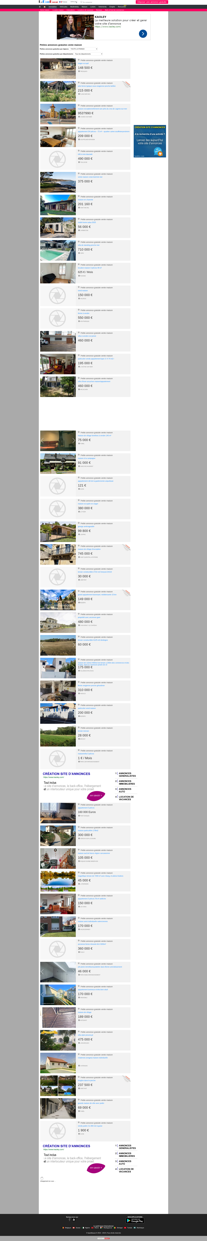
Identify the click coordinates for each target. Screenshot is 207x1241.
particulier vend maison (87, 708)
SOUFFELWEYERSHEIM (87, 139)
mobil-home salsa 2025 (87, 222)
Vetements (102, 7)
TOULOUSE (83, 162)
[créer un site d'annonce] (103, 1239)
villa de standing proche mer (89, 245)
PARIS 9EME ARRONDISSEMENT (90, 975)
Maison (84, 7)
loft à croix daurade (85, 154)
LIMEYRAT (83, 580)
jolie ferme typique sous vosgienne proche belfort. (97, 86)
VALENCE (83, 298)
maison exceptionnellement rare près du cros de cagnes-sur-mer (102, 109)
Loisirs (92, 7)
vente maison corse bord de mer (90, 177)
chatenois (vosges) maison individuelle (93, 1058)
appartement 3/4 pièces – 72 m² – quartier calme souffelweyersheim (103, 131)
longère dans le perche (87, 1080)
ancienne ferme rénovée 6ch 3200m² (92, 944)
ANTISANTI (83, 1020)
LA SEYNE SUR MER (86, 367)
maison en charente (85, 200)
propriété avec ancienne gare (89, 617)
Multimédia (74, 7)
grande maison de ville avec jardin (91, 1103)
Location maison (58, 10)
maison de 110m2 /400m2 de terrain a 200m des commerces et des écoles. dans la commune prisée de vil (103, 664)
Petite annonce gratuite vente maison (97, 60)
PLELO (82, 952)
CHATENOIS (84, 1066)
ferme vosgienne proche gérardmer (91, 685)
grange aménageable (86, 526)
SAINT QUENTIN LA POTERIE (89, 557)
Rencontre (122, 6)
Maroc (97, 1228)
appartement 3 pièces (86, 808)
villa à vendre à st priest (87, 336)
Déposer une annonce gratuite (151, 2)
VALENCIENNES (85, 929)
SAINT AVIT (83, 1088)
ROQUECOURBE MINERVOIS (89, 861)
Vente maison (44, 10)
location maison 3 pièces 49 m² (90, 268)
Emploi (112, 7)
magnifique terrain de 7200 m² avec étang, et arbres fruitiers (100, 876)
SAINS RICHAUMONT (86, 466)
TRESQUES (83, 71)
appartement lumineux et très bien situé (93, 990)
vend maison (83, 291)
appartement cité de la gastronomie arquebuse (95, 481)
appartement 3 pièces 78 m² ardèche (92, 899)
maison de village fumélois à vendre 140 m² (94, 435)
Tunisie (129, 1228)
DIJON (82, 489)
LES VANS (83, 907)
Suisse (78, 1228)
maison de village (84, 1012)
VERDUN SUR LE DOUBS (88, 838)
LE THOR (83, 512)
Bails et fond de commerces (114, 10)
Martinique (140, 1228)
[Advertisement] (103, 26)
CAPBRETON (84, 230)
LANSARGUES (84, 1043)
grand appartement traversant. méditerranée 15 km (97, 595)
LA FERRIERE (84, 884)
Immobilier (53, 7)
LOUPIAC (83, 534)
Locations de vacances (85, 10)
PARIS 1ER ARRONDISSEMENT (89, 762)
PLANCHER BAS (85, 94)
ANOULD (83, 693)
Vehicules (63, 7)
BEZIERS (83, 602)
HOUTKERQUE (84, 321)
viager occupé (83, 63)
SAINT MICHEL (84, 208)
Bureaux (99, 10)
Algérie (87, 1228)
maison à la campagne (86, 458)
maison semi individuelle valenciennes (93, 921)
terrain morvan (83, 731)
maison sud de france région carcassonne (94, 853)
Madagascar (108, 1228)
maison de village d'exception (89, 549)
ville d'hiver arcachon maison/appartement (94, 381)
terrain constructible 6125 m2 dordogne (93, 640)
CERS (82, 253)
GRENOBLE (83, 997)
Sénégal (119, 1228)
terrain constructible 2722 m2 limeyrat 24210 (95, 572)
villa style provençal (85, 1035)
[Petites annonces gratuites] (48, 1)
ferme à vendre (83, 313)
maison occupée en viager (88, 504)
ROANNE (83, 276)
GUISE (82, 1134)
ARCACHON (84, 389)
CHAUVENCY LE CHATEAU (88, 625)
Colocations (71, 10)
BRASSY (82, 739)
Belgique (68, 1228)
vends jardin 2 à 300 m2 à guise (90, 1126)
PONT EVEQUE (84, 816)
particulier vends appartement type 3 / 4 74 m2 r (96, 359)
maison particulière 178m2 (88, 830)
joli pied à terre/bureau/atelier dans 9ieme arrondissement (100, 967)
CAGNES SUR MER (86, 117)
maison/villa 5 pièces (86, 754)
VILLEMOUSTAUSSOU (87, 671)
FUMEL (82, 443)
